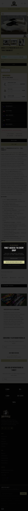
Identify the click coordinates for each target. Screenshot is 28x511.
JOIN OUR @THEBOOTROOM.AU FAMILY (14, 262)
